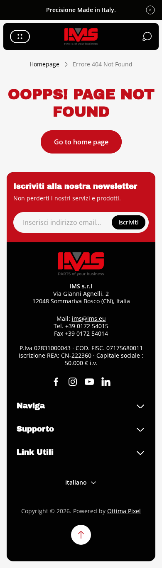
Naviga (31, 406)
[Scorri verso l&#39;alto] (81, 535)
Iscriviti (128, 222)
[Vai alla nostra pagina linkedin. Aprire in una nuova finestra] (106, 382)
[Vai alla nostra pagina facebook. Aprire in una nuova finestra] (56, 382)
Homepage (44, 64)
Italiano (76, 482)
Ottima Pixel (124, 511)
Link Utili (35, 452)
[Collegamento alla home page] (81, 264)
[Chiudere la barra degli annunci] (150, 10)
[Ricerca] (147, 36)
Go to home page (81, 141)
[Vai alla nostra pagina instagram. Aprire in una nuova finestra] (73, 382)
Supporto (35, 429)
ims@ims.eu (89, 318)
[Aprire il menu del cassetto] (20, 36)
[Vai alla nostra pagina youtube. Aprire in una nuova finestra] (89, 382)
